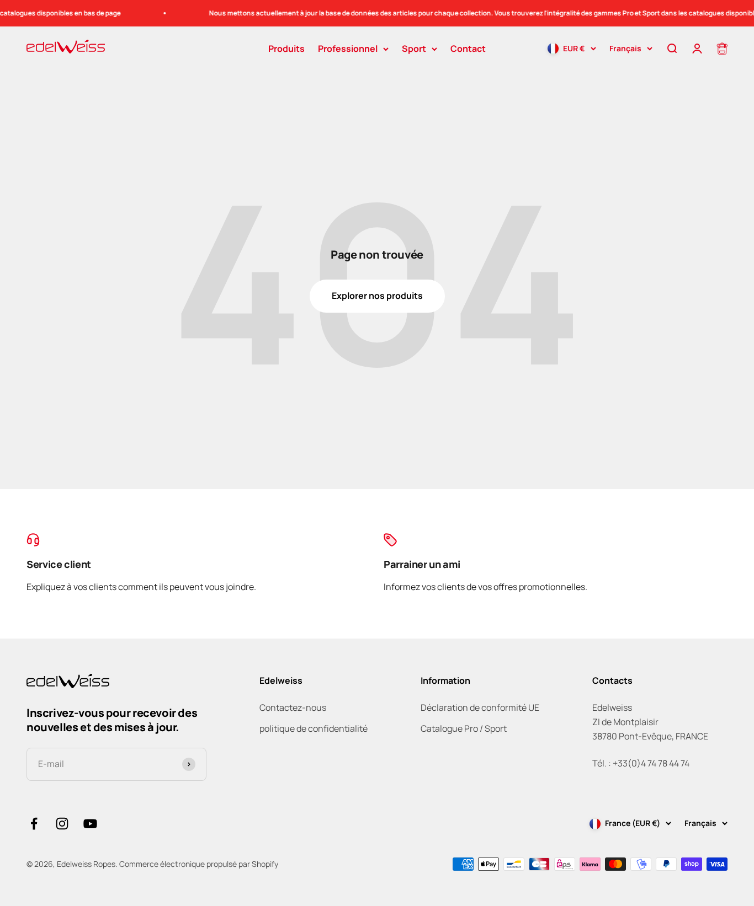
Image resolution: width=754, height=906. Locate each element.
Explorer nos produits (377, 296)
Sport (414, 48)
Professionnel (348, 48)
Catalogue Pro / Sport (464, 728)
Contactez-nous (292, 707)
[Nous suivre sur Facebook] (33, 823)
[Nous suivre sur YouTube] (90, 823)
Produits (286, 48)
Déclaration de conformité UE (480, 707)
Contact (468, 48)
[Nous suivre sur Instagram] (62, 823)
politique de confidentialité (313, 728)
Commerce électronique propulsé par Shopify (198, 864)
